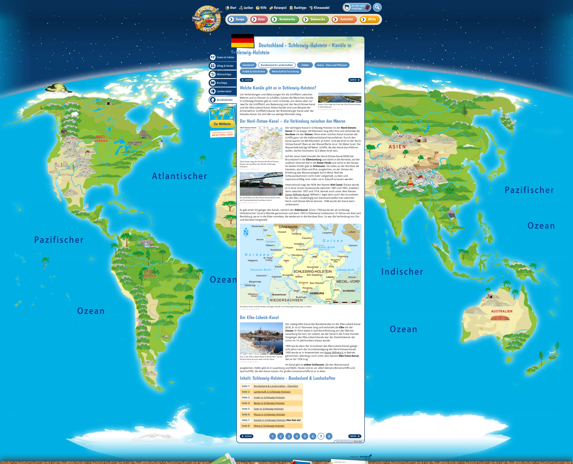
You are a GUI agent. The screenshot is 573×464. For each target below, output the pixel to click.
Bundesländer (225, 99)
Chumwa (245, 169)
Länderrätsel (224, 91)
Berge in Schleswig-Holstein (269, 403)
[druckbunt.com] (361, 457)
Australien (346, 19)
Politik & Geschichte (253, 71)
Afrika (372, 19)
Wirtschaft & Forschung (285, 71)
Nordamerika (287, 19)
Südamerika (317, 19)
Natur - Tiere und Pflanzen (332, 65)
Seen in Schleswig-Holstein (269, 408)
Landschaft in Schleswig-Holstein (272, 391)
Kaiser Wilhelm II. (334, 352)
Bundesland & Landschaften (277, 65)
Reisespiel (280, 7)
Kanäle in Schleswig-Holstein (270, 420)
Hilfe (263, 7)
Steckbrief (248, 65)
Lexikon (248, 7)
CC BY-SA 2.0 (337, 109)
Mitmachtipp (224, 74)
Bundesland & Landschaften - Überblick (276, 386)
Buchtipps (300, 7)
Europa (240, 19)
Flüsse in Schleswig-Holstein (269, 414)
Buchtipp (222, 82)
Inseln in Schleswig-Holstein (269, 397)
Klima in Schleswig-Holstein (269, 425)
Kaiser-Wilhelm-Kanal (297, 194)
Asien (261, 19)
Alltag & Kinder (225, 65)
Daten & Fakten (225, 57)
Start (233, 7)
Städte (305, 65)
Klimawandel (321, 7)
